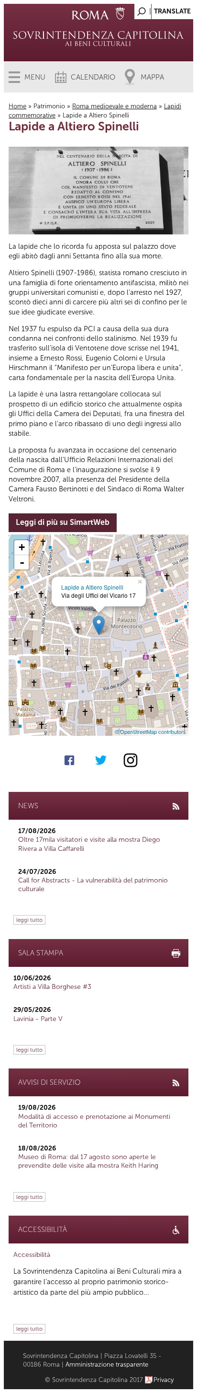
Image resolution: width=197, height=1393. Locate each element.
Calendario (93, 77)
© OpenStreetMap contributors (150, 731)
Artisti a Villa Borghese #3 (52, 987)
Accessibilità (31, 1255)
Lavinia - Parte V (38, 1019)
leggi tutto (29, 920)
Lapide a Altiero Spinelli (92, 587)
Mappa (152, 77)
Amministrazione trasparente (107, 1364)
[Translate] (162, 9)
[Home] (98, 38)
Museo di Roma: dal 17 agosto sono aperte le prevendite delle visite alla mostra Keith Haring (88, 1161)
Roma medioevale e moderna (114, 106)
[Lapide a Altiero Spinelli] (99, 625)
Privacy (163, 1379)
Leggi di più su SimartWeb (62, 522)
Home (17, 106)
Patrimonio (49, 106)
